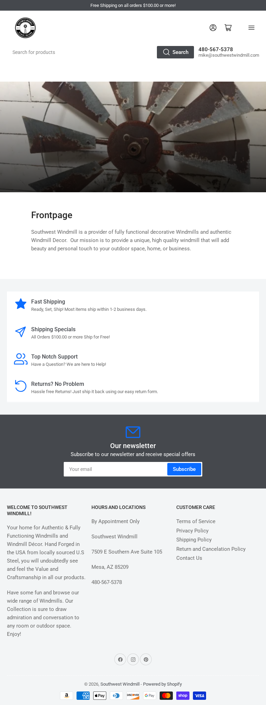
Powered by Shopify (162, 684)
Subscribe (184, 469)
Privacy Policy (192, 531)
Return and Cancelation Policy (211, 549)
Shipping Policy (194, 540)
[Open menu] (251, 27)
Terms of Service (195, 521)
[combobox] (101, 52)
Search (180, 52)
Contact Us (189, 558)
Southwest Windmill (120, 684)
